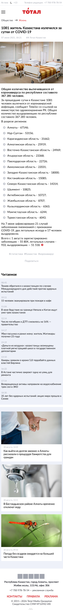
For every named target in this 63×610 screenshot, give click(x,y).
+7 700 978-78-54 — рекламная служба (31, 590)
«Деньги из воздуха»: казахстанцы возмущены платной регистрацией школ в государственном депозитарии (28, 348)
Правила (33, 596)
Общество (7, 20)
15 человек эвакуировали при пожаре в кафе (26, 301)
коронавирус (47, 254)
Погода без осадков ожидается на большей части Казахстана (29, 555)
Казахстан (31, 254)
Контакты (14, 596)
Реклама (51, 596)
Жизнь (22, 20)
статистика (16, 254)
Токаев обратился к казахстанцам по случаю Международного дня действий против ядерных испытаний (28, 289)
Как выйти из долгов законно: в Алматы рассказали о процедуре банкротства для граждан (27, 454)
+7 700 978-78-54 (53, 3)
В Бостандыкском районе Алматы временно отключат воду (29, 506)
